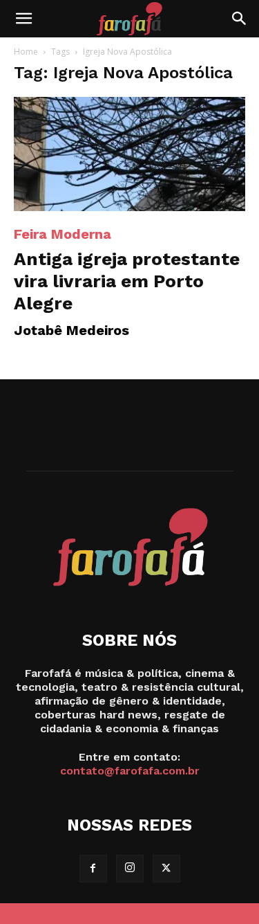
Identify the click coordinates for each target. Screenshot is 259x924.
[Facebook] (93, 868)
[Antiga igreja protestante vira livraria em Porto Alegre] (129, 154)
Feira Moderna (62, 234)
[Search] (239, 18)
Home (26, 51)
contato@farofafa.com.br (130, 770)
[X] (166, 868)
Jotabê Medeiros (71, 330)
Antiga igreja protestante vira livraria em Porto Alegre (127, 281)
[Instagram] (130, 868)
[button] (23, 18)
